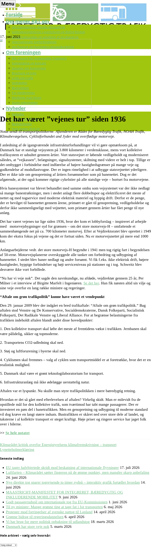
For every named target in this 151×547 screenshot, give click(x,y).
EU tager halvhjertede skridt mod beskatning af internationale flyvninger (62, 467)
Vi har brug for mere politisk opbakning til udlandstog (48, 522)
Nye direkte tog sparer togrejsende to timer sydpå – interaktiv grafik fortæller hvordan (73, 482)
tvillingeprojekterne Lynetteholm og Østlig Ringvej (48, 32)
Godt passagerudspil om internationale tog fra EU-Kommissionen (56, 502)
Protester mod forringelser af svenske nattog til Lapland (49, 512)
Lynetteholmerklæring (17, 449)
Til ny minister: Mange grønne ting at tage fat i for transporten (54, 507)
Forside (14, 14)
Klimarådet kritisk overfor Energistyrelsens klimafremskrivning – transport (58, 445)
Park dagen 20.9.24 (26, 129)
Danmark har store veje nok (27, 526)
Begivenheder (22, 124)
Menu (7, 3)
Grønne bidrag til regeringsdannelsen (35, 517)
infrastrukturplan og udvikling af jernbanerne (45, 37)
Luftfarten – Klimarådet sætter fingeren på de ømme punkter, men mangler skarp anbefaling (77, 472)
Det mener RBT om (27, 21)
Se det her (91, 283)
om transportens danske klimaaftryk (38, 27)
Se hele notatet (17, 433)
